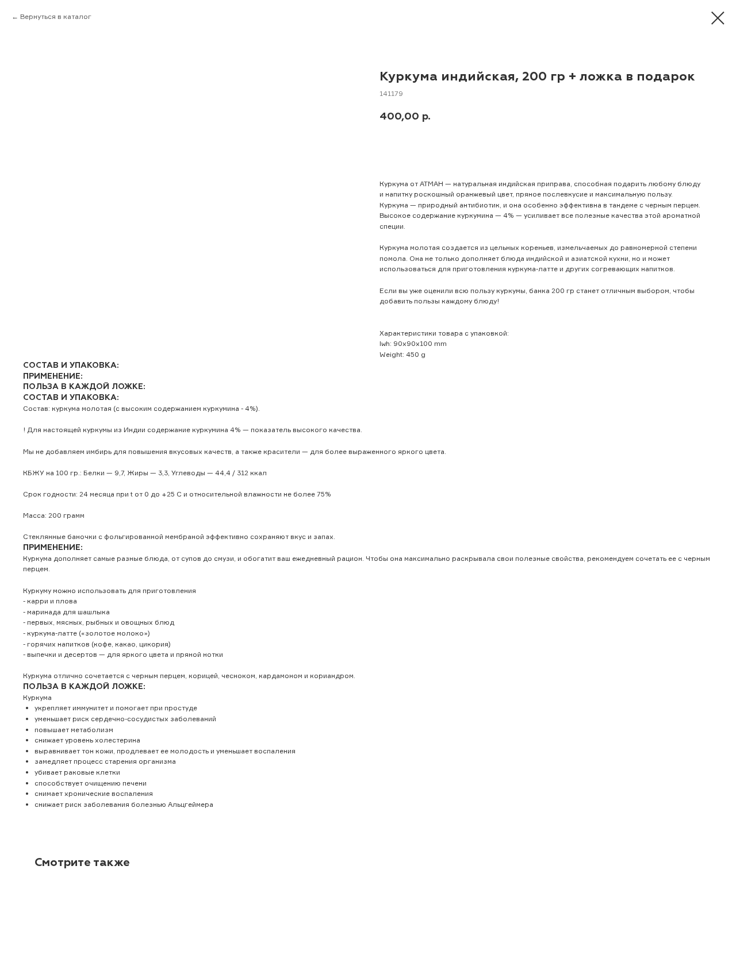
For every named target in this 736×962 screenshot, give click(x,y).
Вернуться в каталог (55, 16)
